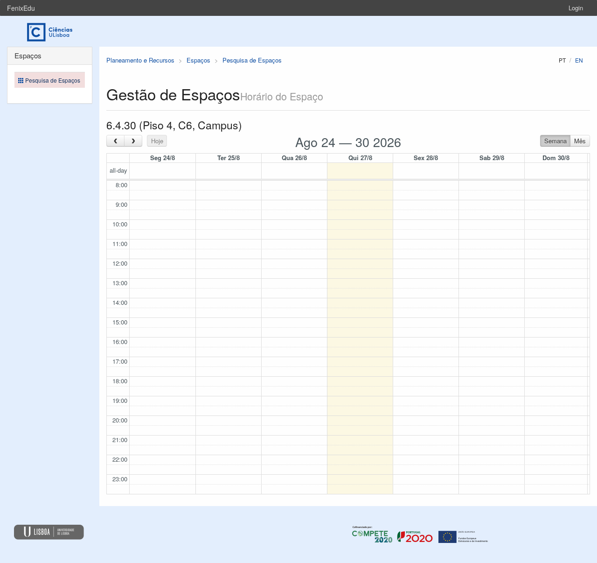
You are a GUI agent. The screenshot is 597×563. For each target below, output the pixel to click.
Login (576, 7)
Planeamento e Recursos (140, 60)
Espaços (198, 60)
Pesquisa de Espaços (252, 60)
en (579, 60)
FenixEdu (21, 8)
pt (562, 60)
